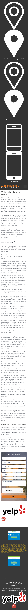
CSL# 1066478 (23, 590)
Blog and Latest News (18, 588)
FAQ (24, 588)
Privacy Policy (10, 588)
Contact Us (5, 588)
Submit (14, 496)
